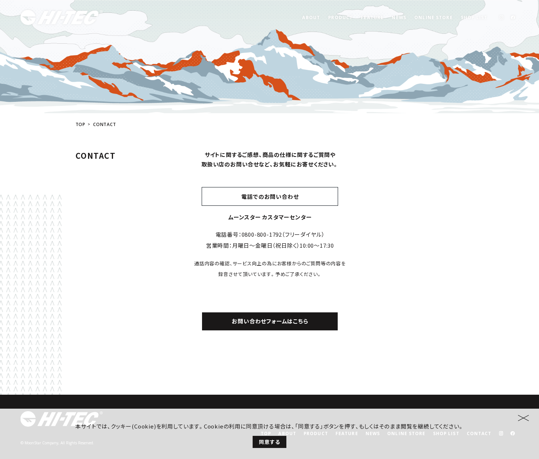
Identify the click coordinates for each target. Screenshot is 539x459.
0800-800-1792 (262, 234)
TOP (80, 124)
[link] (501, 17)
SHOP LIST (474, 17)
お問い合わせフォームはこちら (270, 321)
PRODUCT (340, 17)
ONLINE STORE (433, 17)
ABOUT (311, 17)
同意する (269, 441)
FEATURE (372, 17)
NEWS (399, 17)
